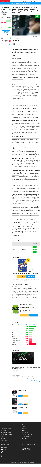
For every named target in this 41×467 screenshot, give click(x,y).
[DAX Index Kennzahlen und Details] (6, 21)
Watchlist (4, 14)
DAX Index (3, 9)
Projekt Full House (22, 390)
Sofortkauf (23, 276)
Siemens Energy (14, 338)
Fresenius (13, 342)
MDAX (20, 38)
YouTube (5, 449)
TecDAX (17, 38)
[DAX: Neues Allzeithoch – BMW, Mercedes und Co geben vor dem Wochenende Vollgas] (26, 358)
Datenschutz (3, 430)
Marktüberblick (25, 432)
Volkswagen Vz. (14, 328)
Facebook (6, 454)
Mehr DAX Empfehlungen (35, 380)
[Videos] (34, 1)
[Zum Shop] (22, 1)
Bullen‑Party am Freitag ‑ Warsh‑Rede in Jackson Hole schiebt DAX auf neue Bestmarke (25, 372)
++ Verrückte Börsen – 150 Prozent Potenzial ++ (20, 3)
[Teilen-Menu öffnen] (13, 40)
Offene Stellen (4, 438)
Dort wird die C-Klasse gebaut (31, 117)
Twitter (5, 456)
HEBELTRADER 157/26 (22, 407)
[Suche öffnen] (12, 1)
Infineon (13, 336)
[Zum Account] (25, 1)
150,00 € (20, 404)
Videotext (3, 436)
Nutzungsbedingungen (6, 428)
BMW (13, 327)
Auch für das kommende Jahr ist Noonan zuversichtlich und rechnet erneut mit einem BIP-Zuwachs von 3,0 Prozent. (25, 97)
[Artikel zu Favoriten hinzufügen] (18, 40)
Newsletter (24, 428)
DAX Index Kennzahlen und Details (6, 32)
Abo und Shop (24, 438)
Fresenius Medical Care (16, 340)
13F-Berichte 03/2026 (22, 398)
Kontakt (5, 447)
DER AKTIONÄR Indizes (26, 436)
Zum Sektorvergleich (5, 44)
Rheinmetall (14, 344)
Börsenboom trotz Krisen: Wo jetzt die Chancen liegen (26, 273)
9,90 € (20, 412)
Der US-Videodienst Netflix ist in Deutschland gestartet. (24, 195)
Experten (24, 430)
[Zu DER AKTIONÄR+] (30, 1)
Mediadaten (3, 424)
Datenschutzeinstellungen (6, 434)
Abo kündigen (4, 440)
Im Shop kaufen (31, 276)
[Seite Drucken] (16, 40)
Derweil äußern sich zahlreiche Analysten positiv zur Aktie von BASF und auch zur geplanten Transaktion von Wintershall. (25, 166)
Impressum (3, 426)
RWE (13, 334)
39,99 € (20, 395)
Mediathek (24, 426)
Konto (38, 279)
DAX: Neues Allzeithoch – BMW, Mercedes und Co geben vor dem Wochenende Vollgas (26, 368)
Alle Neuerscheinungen (36, 388)
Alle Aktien (24, 424)
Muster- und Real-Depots (27, 434)
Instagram (6, 451)
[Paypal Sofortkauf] (24, 315)
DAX (13, 38)
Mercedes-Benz (14, 330)
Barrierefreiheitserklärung (6, 432)
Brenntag (13, 332)
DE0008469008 (3, 12)
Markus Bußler (24, 43)
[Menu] (39, 1)
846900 (2, 11)
